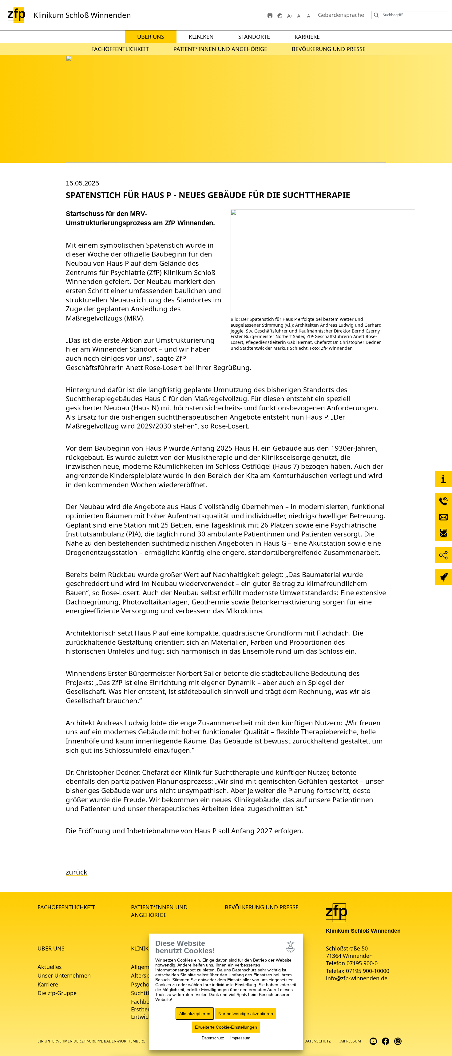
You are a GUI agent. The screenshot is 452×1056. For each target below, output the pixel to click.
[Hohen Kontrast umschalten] (279, 15)
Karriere (307, 36)
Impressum (350, 1041)
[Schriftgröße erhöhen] (289, 15)
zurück (76, 871)
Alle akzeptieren (194, 1013)
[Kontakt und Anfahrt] (443, 479)
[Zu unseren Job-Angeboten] (443, 577)
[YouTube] (373, 1040)
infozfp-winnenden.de (356, 978)
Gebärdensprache (341, 14)
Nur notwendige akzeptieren (245, 1013)
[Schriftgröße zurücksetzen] (309, 15)
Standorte (254, 36)
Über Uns (150, 36)
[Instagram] (398, 1040)
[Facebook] (385, 1040)
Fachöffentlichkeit (120, 49)
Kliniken (201, 36)
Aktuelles (50, 966)
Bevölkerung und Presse (329, 49)
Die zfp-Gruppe (57, 993)
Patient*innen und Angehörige (220, 49)
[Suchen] (375, 15)
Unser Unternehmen (64, 975)
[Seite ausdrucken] (270, 15)
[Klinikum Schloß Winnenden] (336, 912)
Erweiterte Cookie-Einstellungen (226, 1027)
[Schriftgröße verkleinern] (299, 15)
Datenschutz (317, 1041)
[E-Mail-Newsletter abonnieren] (443, 533)
